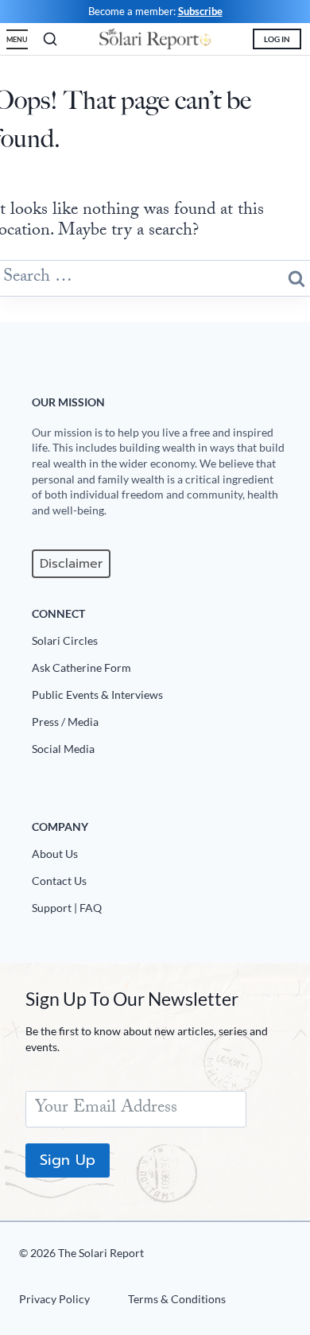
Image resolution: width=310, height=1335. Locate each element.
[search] (50, 39)
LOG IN (277, 39)
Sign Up (67, 1160)
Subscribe (200, 11)
